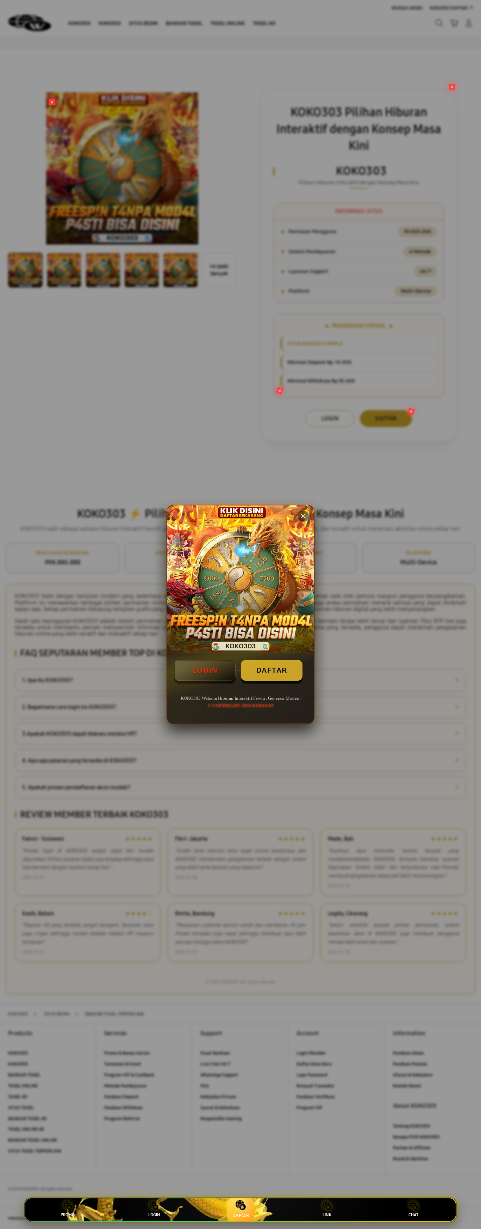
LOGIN (205, 670)
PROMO (68, 1214)
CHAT (413, 1214)
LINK (327, 1214)
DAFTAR (271, 670)
